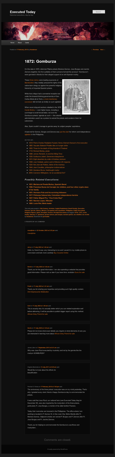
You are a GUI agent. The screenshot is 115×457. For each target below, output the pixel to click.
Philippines (69, 210)
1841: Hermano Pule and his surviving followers (47, 192)
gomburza (41, 214)
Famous (27, 210)
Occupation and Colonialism (56, 210)
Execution (81, 208)
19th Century (44, 208)
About (20, 42)
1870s (76, 212)
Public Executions (79, 210)
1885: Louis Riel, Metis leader (40, 203)
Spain (38, 212)
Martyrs (44, 210)
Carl (29, 306)
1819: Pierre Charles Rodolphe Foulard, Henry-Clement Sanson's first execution (58, 143)
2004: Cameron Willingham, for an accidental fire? (47, 173)
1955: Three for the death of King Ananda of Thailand (48, 148)
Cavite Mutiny (30, 110)
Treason (50, 212)
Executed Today (22, 11)
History (38, 210)
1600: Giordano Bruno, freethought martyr (44, 170)
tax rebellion (78, 214)
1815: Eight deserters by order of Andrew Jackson (47, 159)
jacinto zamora (49, 214)
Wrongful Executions (60, 212)
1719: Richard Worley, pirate (39, 151)
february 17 (33, 214)
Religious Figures (30, 212)
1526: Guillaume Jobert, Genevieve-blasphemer (46, 156)
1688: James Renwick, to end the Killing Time (45, 154)
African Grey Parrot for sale (38, 314)
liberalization (29, 82)
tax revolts (85, 214)
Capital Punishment (61, 208)
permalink (46, 216)
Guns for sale (80, 272)
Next (102, 50)
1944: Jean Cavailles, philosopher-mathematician (47, 167)
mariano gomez (68, 214)
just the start (64, 131)
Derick (30, 267)
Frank (29, 286)
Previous (95, 50)
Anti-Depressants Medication (38, 292)
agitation (28, 134)
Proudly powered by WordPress (57, 449)
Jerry (29, 247)
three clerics (34, 80)
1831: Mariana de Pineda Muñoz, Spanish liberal (47, 184)
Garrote (33, 210)
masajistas (31, 230)
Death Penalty (72, 208)
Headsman (33, 50)
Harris (30, 328)
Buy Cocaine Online (61, 252)
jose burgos (59, 214)
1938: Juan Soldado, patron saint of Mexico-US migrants (49, 162)
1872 (80, 212)
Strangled (44, 212)
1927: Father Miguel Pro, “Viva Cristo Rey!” (46, 198)
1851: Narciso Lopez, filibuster (41, 200)
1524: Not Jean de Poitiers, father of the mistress (47, 164)
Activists (51, 208)
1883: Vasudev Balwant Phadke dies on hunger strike (48, 145)
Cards (27, 42)
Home (12, 42)
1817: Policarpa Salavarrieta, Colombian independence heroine (53, 195)
